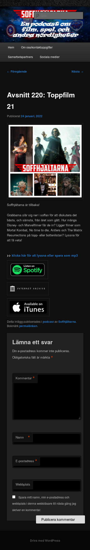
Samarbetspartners (20, 57)
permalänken (28, 326)
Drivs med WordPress (45, 540)
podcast (48, 321)
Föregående (17, 71)
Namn (23, 437)
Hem (11, 47)
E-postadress (26, 461)
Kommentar (25, 378)
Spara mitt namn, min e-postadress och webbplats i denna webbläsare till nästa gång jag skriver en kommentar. (44, 503)
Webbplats (23, 484)
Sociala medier (50, 57)
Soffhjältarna (67, 321)
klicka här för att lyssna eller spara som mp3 (45, 255)
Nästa (77, 71)
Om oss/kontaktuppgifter (37, 47)
